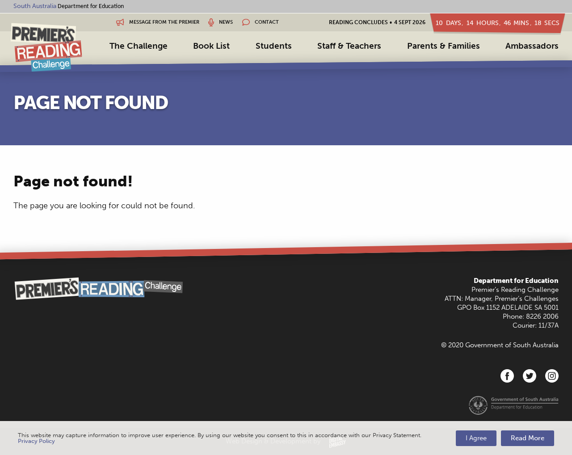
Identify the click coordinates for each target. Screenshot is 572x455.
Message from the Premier (163, 22)
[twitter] (529, 376)
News (225, 22)
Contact (266, 22)
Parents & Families (443, 46)
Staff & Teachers (349, 46)
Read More (527, 438)
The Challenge (138, 46)
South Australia (34, 6)
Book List (211, 46)
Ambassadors (532, 46)
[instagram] (552, 376)
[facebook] (507, 376)
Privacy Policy (36, 441)
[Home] (46, 47)
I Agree (476, 438)
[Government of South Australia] (514, 405)
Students (274, 46)
